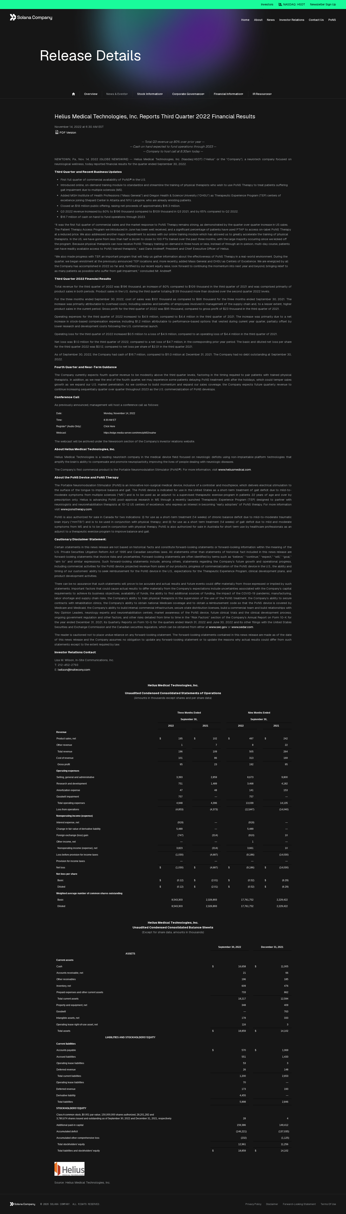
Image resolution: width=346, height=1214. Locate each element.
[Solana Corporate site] (73, 94)
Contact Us (316, 20)
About (258, 20)
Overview (91, 94)
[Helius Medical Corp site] (31, 19)
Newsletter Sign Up (323, 4)
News (271, 20)
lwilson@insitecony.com (74, 669)
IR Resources (262, 94)
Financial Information (228, 94)
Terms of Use (328, 1204)
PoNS (332, 20)
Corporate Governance (187, 94)
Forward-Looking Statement (299, 1204)
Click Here (109, 426)
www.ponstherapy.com (76, 509)
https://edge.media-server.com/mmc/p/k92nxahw (130, 432)
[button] (127, 93)
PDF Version (67, 132)
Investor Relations (291, 20)
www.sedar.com (242, 627)
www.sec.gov (218, 627)
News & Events (116, 94)
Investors (267, 4)
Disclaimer (272, 1204)
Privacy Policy (253, 1204)
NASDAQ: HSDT (293, 4)
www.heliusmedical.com (234, 469)
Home (245, 20)
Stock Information (149, 94)
